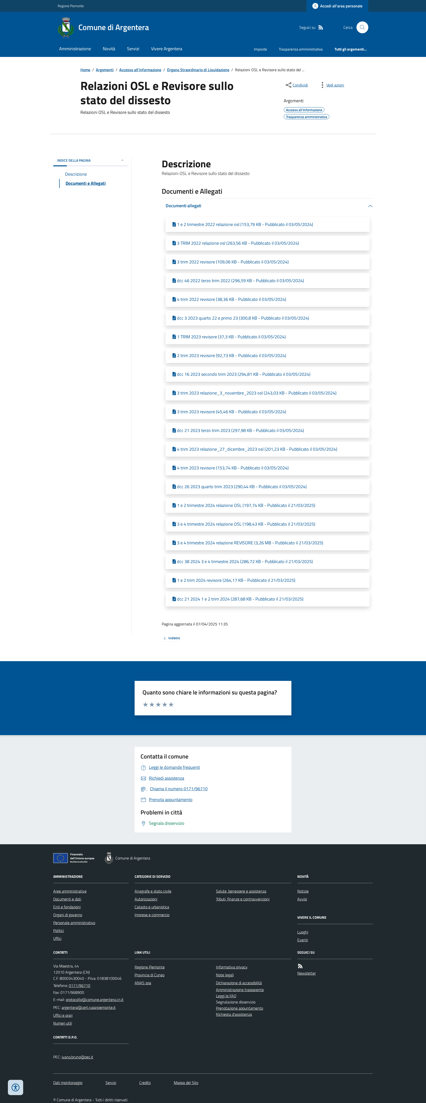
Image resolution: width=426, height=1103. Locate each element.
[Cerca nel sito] (360, 27)
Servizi (133, 48)
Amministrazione (75, 48)
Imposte (260, 49)
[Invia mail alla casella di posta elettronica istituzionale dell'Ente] (95, 999)
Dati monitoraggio (67, 1083)
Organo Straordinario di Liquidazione (198, 70)
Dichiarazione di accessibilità (239, 983)
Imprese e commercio (152, 915)
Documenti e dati (67, 899)
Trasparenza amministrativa (301, 49)
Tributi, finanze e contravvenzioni (242, 899)
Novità (109, 48)
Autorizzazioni (146, 899)
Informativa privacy (232, 967)
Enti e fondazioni (67, 907)
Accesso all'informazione (140, 70)
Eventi (302, 940)
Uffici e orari (62, 1015)
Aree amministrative (70, 891)
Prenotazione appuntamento (239, 1008)
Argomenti (105, 70)
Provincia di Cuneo (149, 975)
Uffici (57, 938)
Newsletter (306, 973)
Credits (145, 1083)
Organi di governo (67, 915)
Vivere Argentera (166, 48)
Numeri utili (62, 1023)
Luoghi (302, 932)
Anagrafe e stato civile (153, 891)
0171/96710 (79, 985)
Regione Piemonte (71, 5)
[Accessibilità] (15, 1087)
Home (85, 70)
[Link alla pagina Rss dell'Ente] (300, 966)
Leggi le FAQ (226, 996)
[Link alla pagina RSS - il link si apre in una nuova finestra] (321, 27)
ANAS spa (143, 983)
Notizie (303, 891)
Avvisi (302, 899)
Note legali (225, 975)
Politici (58, 930)
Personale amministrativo (74, 923)
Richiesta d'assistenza (234, 1014)
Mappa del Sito (186, 1083)
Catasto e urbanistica (152, 907)
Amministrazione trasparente (240, 990)
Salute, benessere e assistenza (241, 891)
